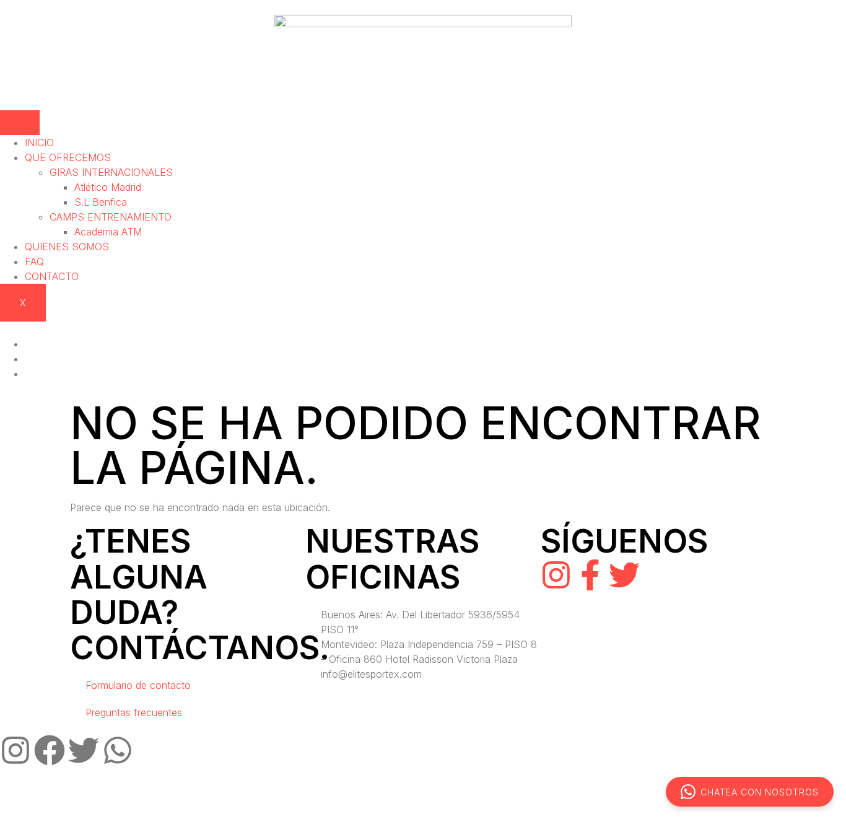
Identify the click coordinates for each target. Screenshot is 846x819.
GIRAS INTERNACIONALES (111, 172)
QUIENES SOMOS (67, 246)
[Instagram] (556, 574)
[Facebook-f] (590, 574)
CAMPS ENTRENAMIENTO (111, 217)
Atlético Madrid (107, 187)
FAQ (34, 261)
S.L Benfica (100, 202)
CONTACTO (52, 276)
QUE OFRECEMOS (68, 157)
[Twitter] (624, 574)
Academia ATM (108, 232)
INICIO (39, 142)
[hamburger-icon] (20, 122)
